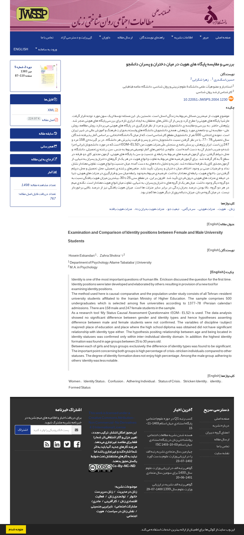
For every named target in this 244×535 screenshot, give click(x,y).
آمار (50, 172)
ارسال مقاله (124, 37)
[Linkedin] (56, 444)
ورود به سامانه (47, 49)
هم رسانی (47, 146)
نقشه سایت (221, 453)
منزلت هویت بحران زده (149, 209)
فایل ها (49, 99)
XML (51, 110)
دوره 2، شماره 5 (23, 67)
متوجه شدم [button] (16, 529)
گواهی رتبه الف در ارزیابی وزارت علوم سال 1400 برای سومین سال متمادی (169, 470)
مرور (205, 37)
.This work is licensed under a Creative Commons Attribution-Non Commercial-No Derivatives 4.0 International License (113, 420)
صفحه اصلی (223, 37)
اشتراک (23, 429)
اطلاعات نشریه (183, 37)
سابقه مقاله (46, 133)
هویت (222, 209)
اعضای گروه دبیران (217, 432)
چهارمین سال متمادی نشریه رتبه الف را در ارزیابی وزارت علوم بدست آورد (169, 453)
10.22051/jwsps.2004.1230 (205, 99)
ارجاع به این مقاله (42, 159)
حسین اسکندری (224, 79)
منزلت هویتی (207, 209)
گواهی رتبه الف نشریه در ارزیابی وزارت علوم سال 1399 (172, 486)
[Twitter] (66, 444)
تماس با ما (47, 37)
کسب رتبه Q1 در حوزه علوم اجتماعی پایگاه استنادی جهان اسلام (169, 420)
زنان (231, 209)
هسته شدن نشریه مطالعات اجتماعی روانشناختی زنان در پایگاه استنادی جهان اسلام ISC (169, 440)
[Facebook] (76, 444)
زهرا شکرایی (200, 79)
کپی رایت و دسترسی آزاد (76, 37)
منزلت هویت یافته (120, 209)
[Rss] (47, 444)
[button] (139, 530)
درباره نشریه (221, 425)
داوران (106, 37)
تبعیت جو (173, 209)
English (21, 49)
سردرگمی (189, 209)
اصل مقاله (41, 120)
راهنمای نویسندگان (152, 37)
